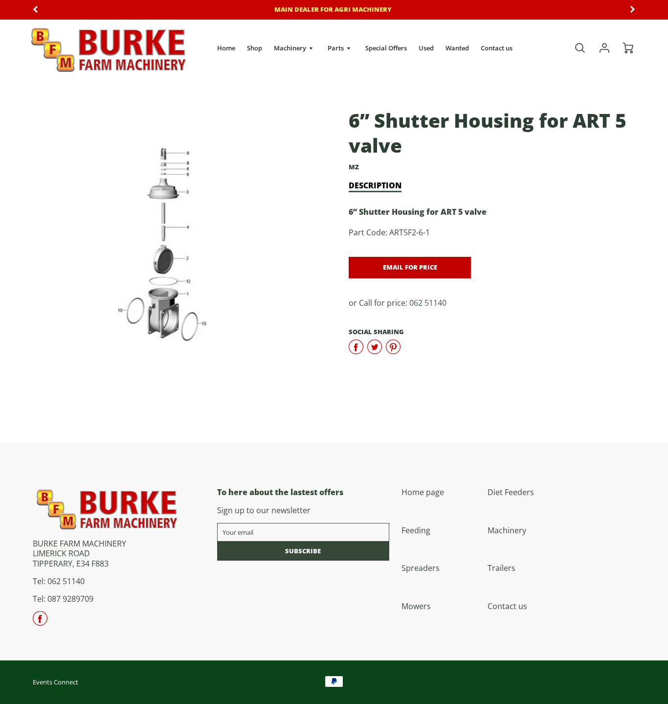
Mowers (416, 606)
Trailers (501, 568)
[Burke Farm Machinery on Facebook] (40, 621)
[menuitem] (226, 48)
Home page (422, 492)
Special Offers (386, 48)
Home (226, 48)
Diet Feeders (511, 492)
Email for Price (410, 267)
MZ (354, 166)
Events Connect (55, 682)
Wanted (457, 48)
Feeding (415, 530)
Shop (254, 48)
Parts (336, 48)
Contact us (496, 48)
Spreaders (420, 568)
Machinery (291, 48)
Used (426, 48)
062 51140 (427, 302)
